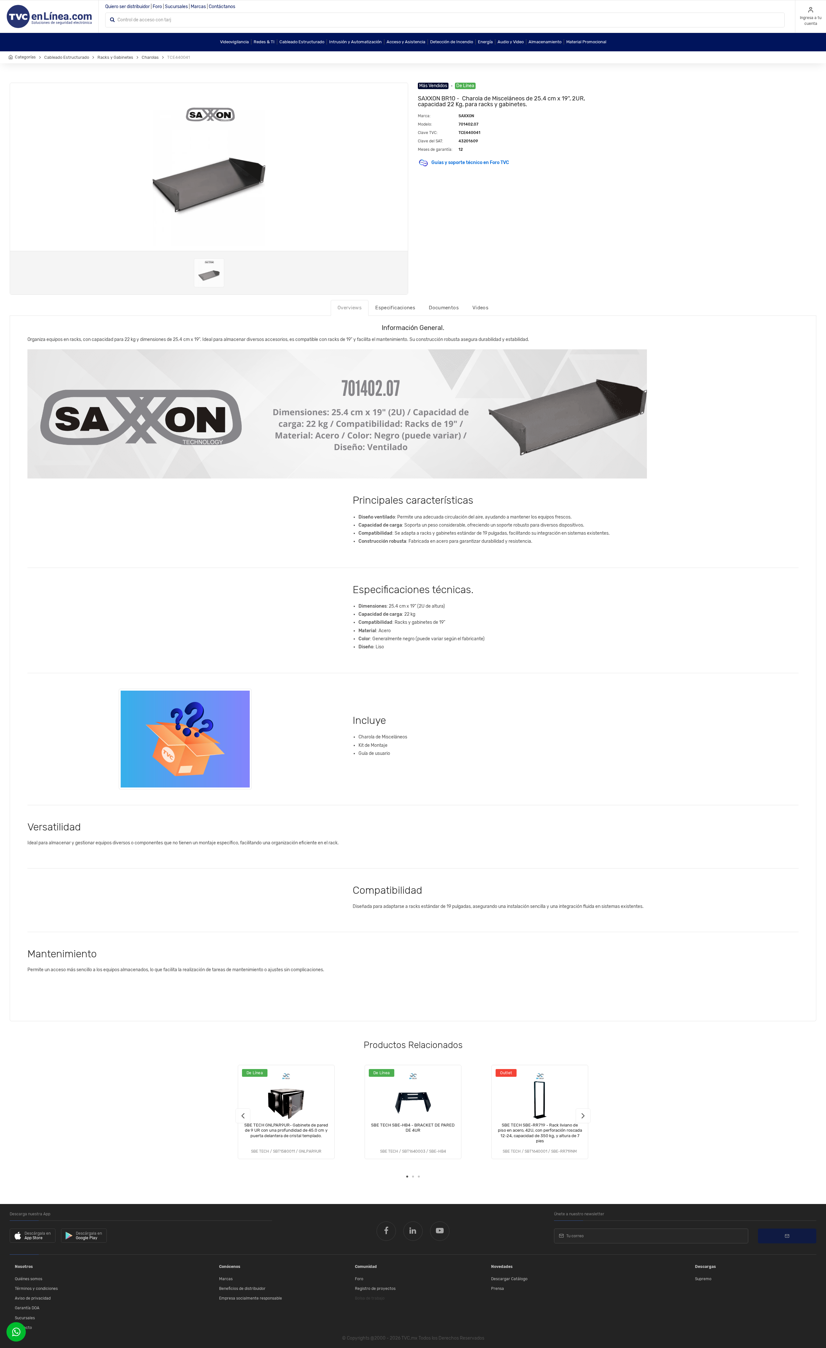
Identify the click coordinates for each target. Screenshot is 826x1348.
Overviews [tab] (349, 308)
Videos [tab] (480, 308)
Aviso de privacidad (33, 1298)
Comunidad (366, 1266)
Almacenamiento (545, 41)
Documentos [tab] (444, 308)
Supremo (703, 1279)
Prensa (497, 1288)
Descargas (705, 1266)
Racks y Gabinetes (115, 57)
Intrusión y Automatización (355, 41)
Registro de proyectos (375, 1288)
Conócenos (229, 1266)
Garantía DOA (27, 1308)
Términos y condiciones (36, 1288)
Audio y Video (511, 41)
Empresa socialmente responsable (250, 1298)
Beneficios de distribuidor (242, 1288)
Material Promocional (586, 41)
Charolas (150, 57)
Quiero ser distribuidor (127, 6)
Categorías (25, 57)
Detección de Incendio (451, 41)
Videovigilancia (234, 41)
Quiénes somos (28, 1279)
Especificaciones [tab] (395, 308)
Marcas (198, 6)
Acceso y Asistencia (406, 41)
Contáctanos (222, 6)
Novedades (502, 1266)
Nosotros (24, 1266)
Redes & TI (264, 41)
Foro (157, 6)
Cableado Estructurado (301, 41)
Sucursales (176, 6)
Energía (485, 41)
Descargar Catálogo (509, 1279)
